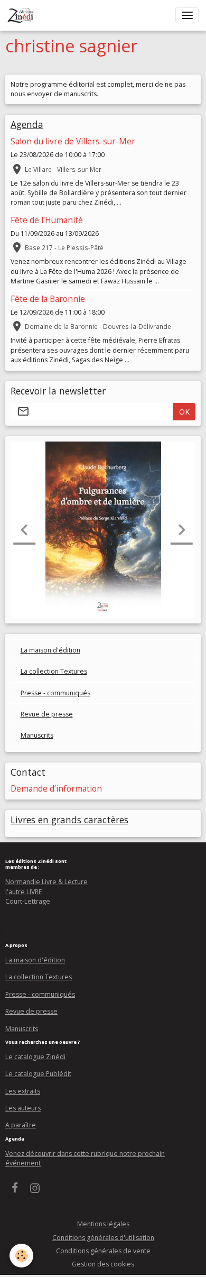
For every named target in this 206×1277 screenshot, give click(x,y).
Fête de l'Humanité (47, 220)
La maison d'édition (50, 650)
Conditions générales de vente (103, 1250)
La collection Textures (54, 671)
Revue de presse (47, 714)
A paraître (20, 1124)
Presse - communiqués (55, 692)
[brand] (22, 15)
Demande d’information (56, 788)
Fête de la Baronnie (48, 299)
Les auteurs (23, 1108)
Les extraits (22, 1091)
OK (184, 412)
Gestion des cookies (103, 1264)
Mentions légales (103, 1223)
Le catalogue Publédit (38, 1073)
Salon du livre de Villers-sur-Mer (73, 141)
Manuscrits (37, 735)
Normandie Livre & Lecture (46, 881)
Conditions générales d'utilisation (103, 1237)
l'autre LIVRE (23, 891)
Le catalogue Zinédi (35, 1056)
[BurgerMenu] (187, 15)
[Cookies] (21, 1255)
